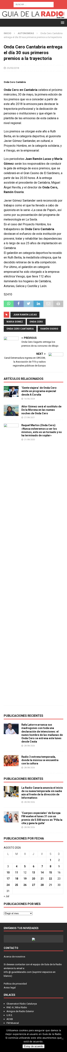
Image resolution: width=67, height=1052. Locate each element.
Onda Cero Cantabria (20, 328)
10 (8, 872)
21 (42, 878)
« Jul (6, 896)
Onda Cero (36, 321)
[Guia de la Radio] (33, 16)
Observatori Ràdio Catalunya (22, 1003)
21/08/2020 (29, 439)
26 (24, 884)
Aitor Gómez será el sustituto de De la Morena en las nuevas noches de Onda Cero (41, 410)
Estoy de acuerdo (33, 1046)
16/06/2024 (29, 399)
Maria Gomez (15, 321)
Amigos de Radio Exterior (20, 1011)
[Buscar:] (34, 4)
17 (8, 878)
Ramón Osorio (49, 328)
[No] (62, 1039)
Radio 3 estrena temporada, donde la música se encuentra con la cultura (39, 760)
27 (33, 884)
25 (16, 884)
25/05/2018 (13, 68)
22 (50, 878)
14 (42, 872)
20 (33, 878)
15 (50, 872)
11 (16, 872)
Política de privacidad (15, 983)
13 (33, 872)
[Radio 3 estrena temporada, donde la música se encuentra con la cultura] (11, 760)
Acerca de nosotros (14, 956)
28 (42, 884)
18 (16, 878)
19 (24, 878)
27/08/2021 (29, 417)
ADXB (10, 1019)
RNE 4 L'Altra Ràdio (17, 1007)
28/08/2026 (29, 746)
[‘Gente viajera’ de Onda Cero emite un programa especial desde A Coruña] (11, 391)
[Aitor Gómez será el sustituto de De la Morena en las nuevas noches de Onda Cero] (11, 410)
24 (8, 884)
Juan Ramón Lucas (25, 314)
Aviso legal (10, 987)
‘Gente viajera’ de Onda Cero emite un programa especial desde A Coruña (39, 391)
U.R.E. (10, 1015)
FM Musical (13, 1023)
